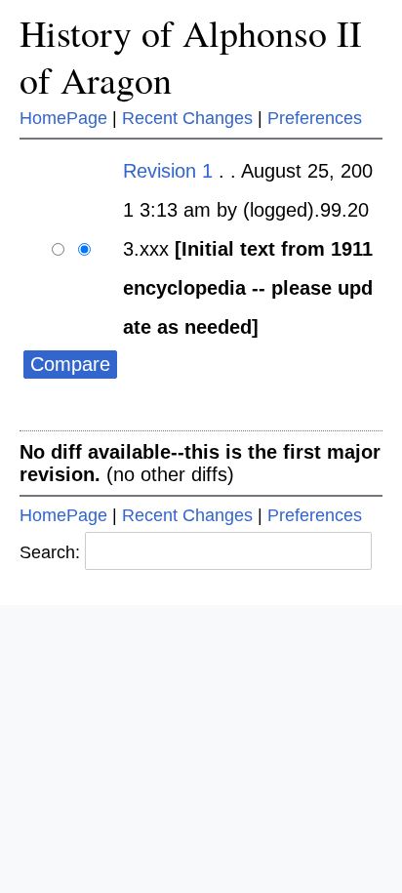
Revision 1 (168, 171)
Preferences (314, 118)
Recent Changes (187, 118)
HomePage (63, 118)
